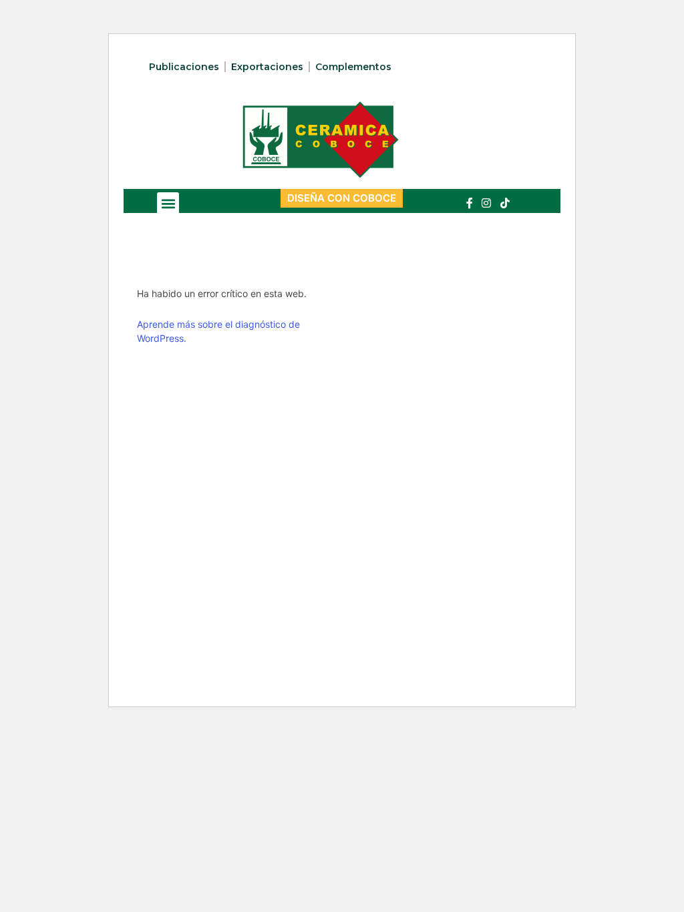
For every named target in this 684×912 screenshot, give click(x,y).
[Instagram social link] (487, 203)
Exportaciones (267, 67)
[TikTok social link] (505, 203)
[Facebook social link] (470, 203)
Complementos (353, 67)
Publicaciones (184, 67)
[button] (168, 203)
